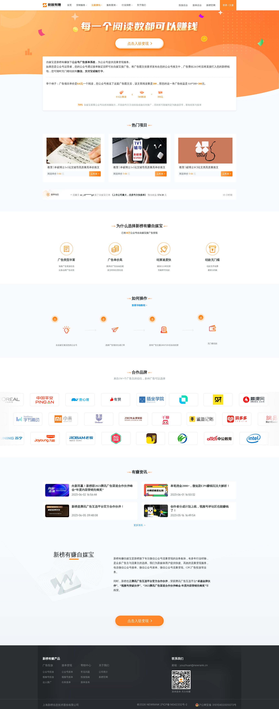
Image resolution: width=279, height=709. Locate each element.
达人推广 (47, 682)
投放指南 (85, 677)
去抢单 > (95, 173)
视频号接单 (67, 677)
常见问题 (85, 671)
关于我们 (141, 5)
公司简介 (103, 671)
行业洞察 (126, 5)
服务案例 (111, 5)
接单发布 (85, 682)
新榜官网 (210, 5)
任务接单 (66, 682)
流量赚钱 (95, 5)
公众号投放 (48, 671)
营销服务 (80, 5)
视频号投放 (48, 677)
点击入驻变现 (138, 43)
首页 (69, 5)
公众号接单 (67, 671)
